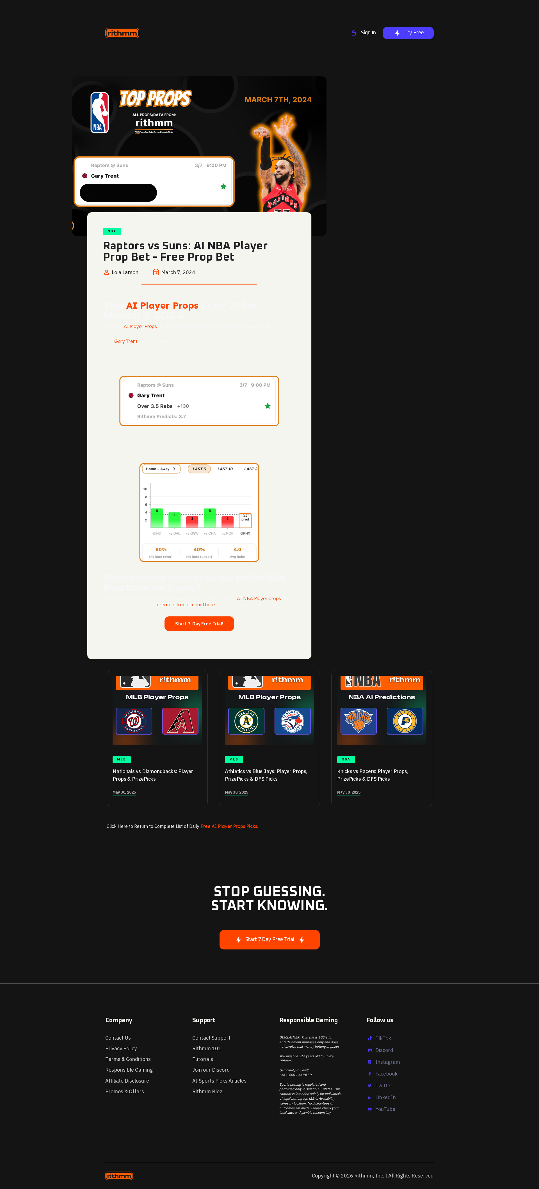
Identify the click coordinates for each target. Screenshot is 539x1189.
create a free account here (186, 604)
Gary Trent (125, 341)
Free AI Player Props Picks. (229, 826)
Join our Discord (211, 1070)
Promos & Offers (124, 1091)
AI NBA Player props (259, 598)
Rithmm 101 (206, 1048)
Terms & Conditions (128, 1059)
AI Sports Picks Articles (219, 1081)
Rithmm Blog (207, 1091)
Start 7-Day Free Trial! (199, 624)
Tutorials (202, 1059)
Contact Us (118, 1038)
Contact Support (211, 1038)
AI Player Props (162, 305)
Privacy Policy (121, 1048)
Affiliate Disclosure (127, 1081)
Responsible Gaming (129, 1070)
